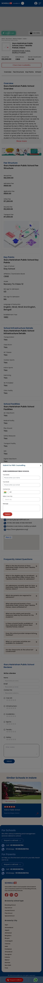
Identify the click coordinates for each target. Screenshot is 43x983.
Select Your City (7, 496)
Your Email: (6, 482)
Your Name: (6, 474)
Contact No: (6, 489)
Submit (7, 514)
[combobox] (5, 492)
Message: (5, 503)
